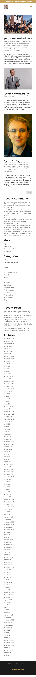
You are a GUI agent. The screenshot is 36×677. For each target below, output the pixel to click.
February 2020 (8, 494)
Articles (16, 43)
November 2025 (9, 341)
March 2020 (7, 492)
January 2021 (8, 467)
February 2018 (8, 539)
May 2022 (7, 429)
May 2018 (7, 534)
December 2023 (9, 381)
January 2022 (8, 439)
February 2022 (8, 436)
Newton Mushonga (10, 202)
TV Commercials (9, 290)
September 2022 (9, 419)
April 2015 (7, 580)
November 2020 (9, 472)
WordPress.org (8, 251)
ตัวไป (14, 50)
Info (27, 45)
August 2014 (8, 582)
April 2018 (7, 537)
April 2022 (7, 431)
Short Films (13, 47)
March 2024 (7, 374)
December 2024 (9, 356)
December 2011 (9, 642)
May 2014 (7, 585)
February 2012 (8, 640)
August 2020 (8, 479)
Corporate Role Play (11, 161)
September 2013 (9, 597)
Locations (6, 47)
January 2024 (8, 379)
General (19, 45)
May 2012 (7, 635)
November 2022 (9, 414)
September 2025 (9, 343)
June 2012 (7, 632)
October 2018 (8, 527)
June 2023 (7, 396)
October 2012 (8, 625)
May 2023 (7, 399)
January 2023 (8, 409)
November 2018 (9, 524)
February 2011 (8, 650)
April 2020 (7, 489)
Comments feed (9, 249)
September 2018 (9, 529)
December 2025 (9, 338)
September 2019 (9, 507)
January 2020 (8, 497)
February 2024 (8, 376)
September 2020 (9, 477)
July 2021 (7, 452)
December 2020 (9, 469)
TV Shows (14, 48)
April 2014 (7, 587)
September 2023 (9, 389)
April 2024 (7, 371)
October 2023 (8, 386)
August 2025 (8, 346)
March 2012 (7, 637)
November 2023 (9, 384)
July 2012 (7, 630)
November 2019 (9, 502)
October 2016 (8, 565)
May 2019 (7, 514)
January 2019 (8, 519)
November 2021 (9, 444)
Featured (27, 43)
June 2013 (7, 605)
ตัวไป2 (18, 50)
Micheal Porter (8, 210)
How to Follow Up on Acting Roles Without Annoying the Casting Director (17, 316)
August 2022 (8, 421)
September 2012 (9, 627)
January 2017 (8, 559)
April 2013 (7, 610)
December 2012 (9, 620)
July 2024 (7, 364)
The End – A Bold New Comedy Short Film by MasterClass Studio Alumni (18, 325)
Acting (25, 41)
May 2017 (7, 552)
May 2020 (7, 487)
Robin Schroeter (10, 41)
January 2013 (8, 617)
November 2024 (9, 359)
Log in (5, 244)
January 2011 (8, 652)
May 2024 (7, 369)
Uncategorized (8, 50)
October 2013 (8, 595)
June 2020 (7, 484)
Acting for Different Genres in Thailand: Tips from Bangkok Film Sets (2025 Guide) (17, 320)
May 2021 (7, 456)
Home (24, 45)
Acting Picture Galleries (11, 262)
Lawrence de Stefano (10, 231)
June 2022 (7, 426)
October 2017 (8, 547)
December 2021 (9, 441)
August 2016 (8, 570)
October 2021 (8, 446)
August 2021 (8, 449)
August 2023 (8, 391)
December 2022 (9, 411)
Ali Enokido (7, 225)
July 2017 (7, 549)
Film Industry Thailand (10, 45)
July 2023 (7, 394)
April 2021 (7, 459)
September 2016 (9, 567)
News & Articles (18, 676)
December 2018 (9, 522)
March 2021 (7, 461)
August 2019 (8, 509)
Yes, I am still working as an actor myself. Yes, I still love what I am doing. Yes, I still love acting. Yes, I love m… (17, 227)
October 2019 (8, 504)
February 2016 (8, 577)
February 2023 (8, 406)
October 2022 (8, 416)
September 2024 (9, 361)
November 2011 (9, 645)
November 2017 (9, 544)
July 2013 (7, 602)
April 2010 (7, 655)
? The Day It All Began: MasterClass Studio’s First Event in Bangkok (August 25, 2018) (17, 329)
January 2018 (8, 542)
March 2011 (7, 647)
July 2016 (7, 572)
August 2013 (8, 600)
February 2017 (8, 557)
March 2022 (7, 434)
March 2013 (7, 612)
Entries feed (7, 246)
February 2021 (8, 464)
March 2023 (7, 404)
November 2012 (9, 622)
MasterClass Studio (18, 669)
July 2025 (7, 348)
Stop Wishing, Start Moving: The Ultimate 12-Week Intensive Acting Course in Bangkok (18, 312)
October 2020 (8, 474)
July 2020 (7, 482)
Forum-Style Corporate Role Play (16, 93)
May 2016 (7, 575)
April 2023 (7, 401)
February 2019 (8, 517)
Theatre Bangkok (21, 47)
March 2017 (7, 554)
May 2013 (7, 607)
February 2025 (8, 351)
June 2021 (7, 454)
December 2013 (9, 592)
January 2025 (8, 354)
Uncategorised (22, 48)
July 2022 (7, 424)
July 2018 (7, 532)
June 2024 (7, 366)
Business (21, 43)
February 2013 (8, 615)
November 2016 (9, 562)
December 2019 (9, 499)
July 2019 (7, 512)
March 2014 (7, 590)
